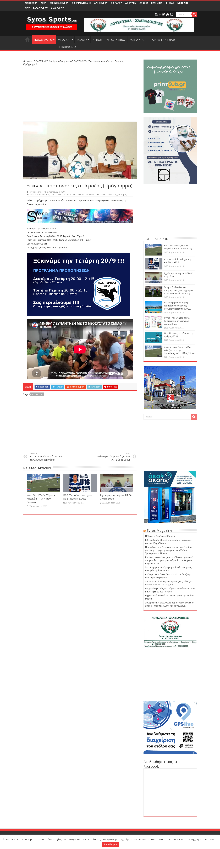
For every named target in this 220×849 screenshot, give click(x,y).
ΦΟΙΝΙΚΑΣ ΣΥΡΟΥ (59, 3)
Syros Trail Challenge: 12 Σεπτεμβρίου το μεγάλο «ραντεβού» (177, 321)
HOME (27, 39)
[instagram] (171, 14)
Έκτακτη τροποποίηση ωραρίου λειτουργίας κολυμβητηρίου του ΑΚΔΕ (177, 305)
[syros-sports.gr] (51, 21)
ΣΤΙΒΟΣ (97, 40)
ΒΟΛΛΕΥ (81, 40)
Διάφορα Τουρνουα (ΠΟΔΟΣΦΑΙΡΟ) (68, 61)
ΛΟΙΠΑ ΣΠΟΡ (138, 40)
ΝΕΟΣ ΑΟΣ (182, 3)
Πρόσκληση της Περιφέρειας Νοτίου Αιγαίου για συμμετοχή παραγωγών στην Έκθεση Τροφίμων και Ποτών (168, 550)
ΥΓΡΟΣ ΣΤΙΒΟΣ (116, 40)
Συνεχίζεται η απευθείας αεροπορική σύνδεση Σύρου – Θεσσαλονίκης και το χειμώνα (169, 604)
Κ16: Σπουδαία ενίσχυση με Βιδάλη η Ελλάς (78, 496)
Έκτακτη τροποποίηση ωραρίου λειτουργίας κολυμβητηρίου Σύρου (168, 569)
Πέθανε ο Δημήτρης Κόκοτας (160, 536)
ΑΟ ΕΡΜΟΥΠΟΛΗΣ (81, 3)
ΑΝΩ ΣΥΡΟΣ (57, 8)
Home (28, 61)
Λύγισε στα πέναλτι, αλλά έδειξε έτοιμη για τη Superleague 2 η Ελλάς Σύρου (179, 350)
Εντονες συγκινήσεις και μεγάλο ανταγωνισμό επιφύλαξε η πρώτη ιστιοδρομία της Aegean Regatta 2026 (169, 560)
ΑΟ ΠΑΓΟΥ (116, 3)
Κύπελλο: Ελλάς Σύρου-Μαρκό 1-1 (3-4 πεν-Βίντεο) (41, 498)
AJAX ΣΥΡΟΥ (31, 3)
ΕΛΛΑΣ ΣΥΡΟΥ (40, 8)
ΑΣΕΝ (44, 3)
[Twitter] (163, 14)
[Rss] (156, 14)
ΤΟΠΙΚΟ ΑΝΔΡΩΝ (86, 194)
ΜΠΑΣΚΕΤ (64, 40)
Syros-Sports (35, 191)
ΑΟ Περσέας (37, 394)
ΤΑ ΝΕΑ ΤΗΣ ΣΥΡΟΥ (162, 40)
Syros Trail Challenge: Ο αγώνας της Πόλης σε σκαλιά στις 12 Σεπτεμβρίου (169, 583)
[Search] (194, 14)
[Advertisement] (80, 94)
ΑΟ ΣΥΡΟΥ (130, 3)
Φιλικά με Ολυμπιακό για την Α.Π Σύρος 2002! (113, 456)
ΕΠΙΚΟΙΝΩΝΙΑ (67, 47)
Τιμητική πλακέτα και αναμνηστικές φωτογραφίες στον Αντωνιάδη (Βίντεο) (178, 290)
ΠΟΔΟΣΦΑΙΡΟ (43, 40)
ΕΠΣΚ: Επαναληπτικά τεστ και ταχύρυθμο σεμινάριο (46, 456)
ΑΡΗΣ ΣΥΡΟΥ (101, 3)
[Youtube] (167, 14)
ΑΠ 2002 (144, 3)
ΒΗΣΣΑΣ (170, 3)
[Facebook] (160, 14)
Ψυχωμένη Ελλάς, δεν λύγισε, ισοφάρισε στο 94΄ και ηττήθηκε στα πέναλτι (170, 590)
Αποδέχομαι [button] (110, 844)
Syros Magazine (159, 530)
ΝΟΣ (27, 8)
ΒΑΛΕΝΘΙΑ (156, 3)
